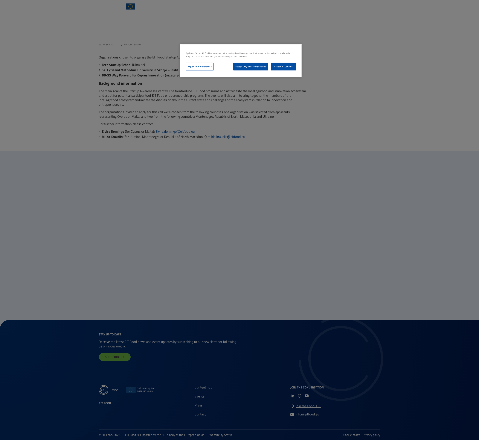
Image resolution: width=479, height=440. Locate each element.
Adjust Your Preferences (200, 66)
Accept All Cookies (283, 66)
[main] (241, 60)
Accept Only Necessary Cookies (250, 66)
